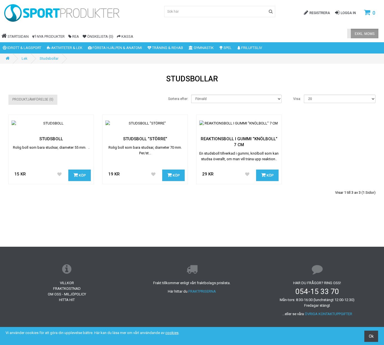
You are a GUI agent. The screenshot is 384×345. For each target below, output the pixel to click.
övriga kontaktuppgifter (328, 314)
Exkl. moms (364, 34)
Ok (371, 336)
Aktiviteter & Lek (66, 48)
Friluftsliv (251, 48)
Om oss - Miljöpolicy (67, 294)
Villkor (67, 283)
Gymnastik (203, 48)
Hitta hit (67, 300)
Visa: (297, 99)
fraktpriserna (202, 291)
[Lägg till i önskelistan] (59, 175)
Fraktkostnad (67, 288)
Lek (25, 58)
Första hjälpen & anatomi (117, 48)
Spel (227, 48)
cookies (172, 333)
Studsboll (51, 138)
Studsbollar (49, 58)
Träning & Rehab (167, 48)
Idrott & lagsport (23, 48)
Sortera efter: (178, 99)
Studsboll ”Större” (145, 138)
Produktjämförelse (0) (32, 99)
